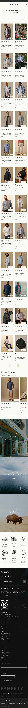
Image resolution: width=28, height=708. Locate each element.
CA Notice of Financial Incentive (5, 639)
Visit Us (14, 441)
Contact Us (3, 625)
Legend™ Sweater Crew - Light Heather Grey (6, 357)
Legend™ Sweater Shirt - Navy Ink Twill (6, 217)
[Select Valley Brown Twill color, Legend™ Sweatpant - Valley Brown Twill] (21, 158)
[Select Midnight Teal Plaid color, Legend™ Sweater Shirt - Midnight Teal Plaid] (15, 299)
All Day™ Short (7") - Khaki (6, 407)
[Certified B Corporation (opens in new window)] (13, 605)
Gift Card (3, 630)
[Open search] (23, 4)
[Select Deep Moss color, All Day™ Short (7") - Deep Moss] (6, 403)
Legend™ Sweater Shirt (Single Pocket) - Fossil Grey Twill (20, 246)
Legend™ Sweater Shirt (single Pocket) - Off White (6, 244)
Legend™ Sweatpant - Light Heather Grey (20, 161)
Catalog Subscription (5, 633)
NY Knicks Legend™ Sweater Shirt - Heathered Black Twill (20, 358)
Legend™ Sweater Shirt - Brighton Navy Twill (6, 302)
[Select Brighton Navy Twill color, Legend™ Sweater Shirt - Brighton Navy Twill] (2, 299)
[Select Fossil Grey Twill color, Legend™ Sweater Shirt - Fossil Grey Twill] (2, 270)
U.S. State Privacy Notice (21, 703)
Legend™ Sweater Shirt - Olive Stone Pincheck (20, 134)
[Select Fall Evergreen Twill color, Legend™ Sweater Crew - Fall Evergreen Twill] (4, 353)
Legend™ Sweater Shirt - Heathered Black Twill (20, 188)
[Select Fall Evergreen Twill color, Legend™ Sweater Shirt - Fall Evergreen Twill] (2, 326)
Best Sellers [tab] (3, 375)
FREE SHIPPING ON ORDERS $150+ (14, 1)
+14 (10, 41)
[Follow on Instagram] (9, 701)
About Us (3, 649)
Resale (3, 653)
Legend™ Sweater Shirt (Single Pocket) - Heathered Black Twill (7, 189)
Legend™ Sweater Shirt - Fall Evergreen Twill (7, 329)
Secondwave (23, 562)
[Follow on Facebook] (6, 701)
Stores (2, 660)
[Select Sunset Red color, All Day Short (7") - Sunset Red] (4, 403)
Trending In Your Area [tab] (11, 375)
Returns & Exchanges (8, 676)
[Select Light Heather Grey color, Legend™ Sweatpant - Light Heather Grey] (15, 158)
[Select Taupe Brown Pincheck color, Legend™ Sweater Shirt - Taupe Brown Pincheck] (2, 129)
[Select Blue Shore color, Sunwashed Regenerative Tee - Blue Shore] (25, 403)
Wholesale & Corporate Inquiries (6, 664)
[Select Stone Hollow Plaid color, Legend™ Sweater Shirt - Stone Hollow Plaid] (4, 42)
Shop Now (14, 516)
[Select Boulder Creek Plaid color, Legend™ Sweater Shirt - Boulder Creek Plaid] (6, 42)
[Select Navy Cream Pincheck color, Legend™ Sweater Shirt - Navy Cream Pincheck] (21, 42)
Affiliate (2, 658)
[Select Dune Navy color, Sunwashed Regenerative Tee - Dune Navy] (21, 403)
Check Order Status (7, 680)
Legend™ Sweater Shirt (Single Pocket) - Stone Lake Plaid (20, 105)
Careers (3, 662)
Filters (3, 20)
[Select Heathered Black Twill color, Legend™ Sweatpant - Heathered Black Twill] (17, 158)
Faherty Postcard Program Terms (6, 641)
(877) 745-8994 (8, 614)
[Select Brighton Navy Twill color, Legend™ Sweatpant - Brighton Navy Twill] (19, 158)
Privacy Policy (12, 703)
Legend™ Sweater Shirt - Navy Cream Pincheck (20, 76)
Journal (2, 657)
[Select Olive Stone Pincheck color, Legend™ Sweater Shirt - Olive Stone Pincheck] (15, 129)
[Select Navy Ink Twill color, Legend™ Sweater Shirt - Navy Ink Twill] (2, 213)
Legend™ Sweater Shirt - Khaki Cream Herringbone (20, 274)
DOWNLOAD (5, 595)
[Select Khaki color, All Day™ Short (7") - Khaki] (2, 403)
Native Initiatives (4, 655)
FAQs (2, 628)
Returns (2, 631)
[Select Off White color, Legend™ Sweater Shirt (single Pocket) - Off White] (2, 241)
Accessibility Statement (6, 635)
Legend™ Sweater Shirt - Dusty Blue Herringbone (6, 161)
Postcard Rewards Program (7, 652)
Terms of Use (4, 636)
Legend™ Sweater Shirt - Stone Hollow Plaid (6, 104)
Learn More (14, 478)
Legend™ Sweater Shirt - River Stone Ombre (6, 76)
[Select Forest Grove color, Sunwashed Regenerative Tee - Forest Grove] (23, 403)
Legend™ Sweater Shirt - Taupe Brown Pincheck (6, 134)
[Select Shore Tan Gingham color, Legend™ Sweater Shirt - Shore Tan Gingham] (15, 326)
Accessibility (3, 703)
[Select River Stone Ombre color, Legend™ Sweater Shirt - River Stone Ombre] (2, 71)
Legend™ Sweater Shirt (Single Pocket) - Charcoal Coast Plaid (6, 47)
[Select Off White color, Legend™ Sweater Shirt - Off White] (15, 213)
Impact (2, 650)
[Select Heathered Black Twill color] (15, 353)
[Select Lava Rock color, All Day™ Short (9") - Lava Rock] (8, 403)
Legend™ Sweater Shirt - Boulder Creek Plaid (20, 46)
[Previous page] (10, 365)
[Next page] (18, 365)
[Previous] (0, 1)
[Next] (27, 1)
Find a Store (6, 673)
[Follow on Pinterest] (2, 701)
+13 (10, 403)
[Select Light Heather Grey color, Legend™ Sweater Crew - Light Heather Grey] (2, 353)
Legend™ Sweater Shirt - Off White (20, 217)
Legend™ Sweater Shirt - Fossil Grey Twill (6, 275)
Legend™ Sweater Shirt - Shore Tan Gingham (20, 329)
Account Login (4, 626)
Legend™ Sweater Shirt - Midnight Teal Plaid (20, 302)
